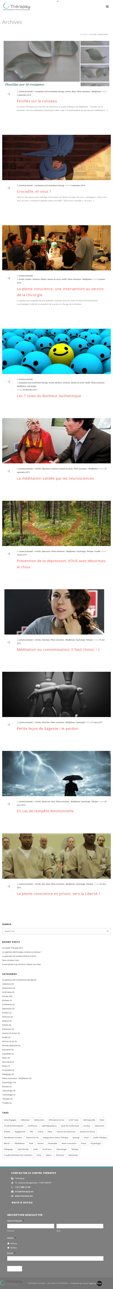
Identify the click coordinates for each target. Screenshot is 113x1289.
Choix (101, 1120)
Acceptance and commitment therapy (49, 91)
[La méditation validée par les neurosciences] (56, 440)
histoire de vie (32, 1137)
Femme (13, 1248)
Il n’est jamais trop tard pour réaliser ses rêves (21, 964)
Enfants (43, 279)
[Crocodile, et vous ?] (56, 157)
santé (35, 1149)
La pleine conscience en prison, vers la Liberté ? (58, 893)
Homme (13, 1243)
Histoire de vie (8, 1041)
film (31, 1131)
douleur (87, 1126)
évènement (73, 1155)
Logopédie (6, 1053)
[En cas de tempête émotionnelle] (56, 773)
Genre (11, 1238)
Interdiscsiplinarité (10, 1045)
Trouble (97, 551)
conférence (32, 1126)
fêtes (50, 1131)
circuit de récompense (13, 1126)
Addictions (6, 984)
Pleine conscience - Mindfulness (89, 91)
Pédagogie (6, 1074)
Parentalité (6, 1070)
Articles (68, 91)
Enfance (5, 1021)
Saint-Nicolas (23, 1149)
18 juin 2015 (22, 554)
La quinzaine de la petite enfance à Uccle (19, 956)
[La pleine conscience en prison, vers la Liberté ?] (56, 856)
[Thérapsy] (11, 1282)
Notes (4, 1066)
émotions (60, 1155)
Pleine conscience (69, 1143)
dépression (99, 1126)
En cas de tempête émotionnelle (45, 810)
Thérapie (90, 551)
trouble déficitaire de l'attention (18, 1155)
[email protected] (26, 91)
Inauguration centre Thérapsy (55, 1137)
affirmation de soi (56, 1120)
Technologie (7, 1095)
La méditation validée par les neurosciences (55, 478)
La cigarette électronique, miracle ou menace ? (21, 952)
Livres (86, 1137)
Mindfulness (20, 1143)
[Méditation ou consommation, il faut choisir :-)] (56, 612)
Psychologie (31, 386)
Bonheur (58, 382)
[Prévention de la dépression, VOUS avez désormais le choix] (56, 523)
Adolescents (7, 988)
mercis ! (7, 1143)
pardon (41, 1143)
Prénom (10, 1231)
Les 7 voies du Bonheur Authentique (49, 395)
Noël (31, 1143)
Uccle (39, 1155)
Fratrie (40, 1131)
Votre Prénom (15, 1221)
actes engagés (10, 1120)
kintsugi (76, 1137)
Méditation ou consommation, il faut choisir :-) (58, 649)
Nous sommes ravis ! (11, 960)
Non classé (46, 884)
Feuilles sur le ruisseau (37, 100)
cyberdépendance (49, 1126)
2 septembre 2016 (24, 95)
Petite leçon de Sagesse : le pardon (47, 728)
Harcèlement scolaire (13, 1137)
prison (83, 1143)
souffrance (47, 1149)
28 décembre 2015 (30, 389)
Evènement (6, 1029)
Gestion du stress (54, 279)
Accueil (84, 34)
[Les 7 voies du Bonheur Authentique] (56, 351)
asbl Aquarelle (89, 1120)
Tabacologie (7, 1090)
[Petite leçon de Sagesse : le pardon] (56, 694)
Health (64, 279)
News (74, 91)
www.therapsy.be (24, 1196)
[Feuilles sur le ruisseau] (56, 63)
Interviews (46, 640)
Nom (59, 1231)
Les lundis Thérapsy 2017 (12, 948)
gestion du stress (87, 1131)
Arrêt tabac (7, 992)
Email (11, 1253)
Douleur (28, 279)
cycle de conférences (70, 1126)
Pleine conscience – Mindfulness (15, 1078)
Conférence (7, 1004)
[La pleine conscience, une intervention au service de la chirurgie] (56, 248)
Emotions (36, 279)
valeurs (49, 1155)
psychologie (96, 1143)
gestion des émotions (66, 1131)
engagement (20, 1131)
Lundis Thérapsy (100, 1137)
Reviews (5, 1086)
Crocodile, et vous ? (34, 191)
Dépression (46, 468)
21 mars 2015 (96, 722)
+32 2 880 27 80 (22, 1187)
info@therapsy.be (24, 1191)
